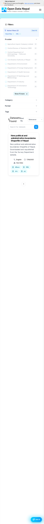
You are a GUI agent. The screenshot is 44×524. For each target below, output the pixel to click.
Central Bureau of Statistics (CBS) (20, 48)
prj (25, 171)
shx (16, 171)
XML (27, 167)
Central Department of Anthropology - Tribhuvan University (17, 54)
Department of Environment (17, 64)
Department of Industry (16, 82)
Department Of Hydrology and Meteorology (18, 77)
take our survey (29, 3)
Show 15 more (20, 94)
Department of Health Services (19, 72)
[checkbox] (6, 44)
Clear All (34, 30)
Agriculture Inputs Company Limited (20, 44)
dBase (17, 167)
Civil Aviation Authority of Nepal (19, 60)
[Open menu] (40, 10)
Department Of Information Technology (17, 86)
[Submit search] (36, 127)
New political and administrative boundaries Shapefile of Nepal (23, 138)
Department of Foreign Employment (20, 68)
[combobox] (35, 119)
